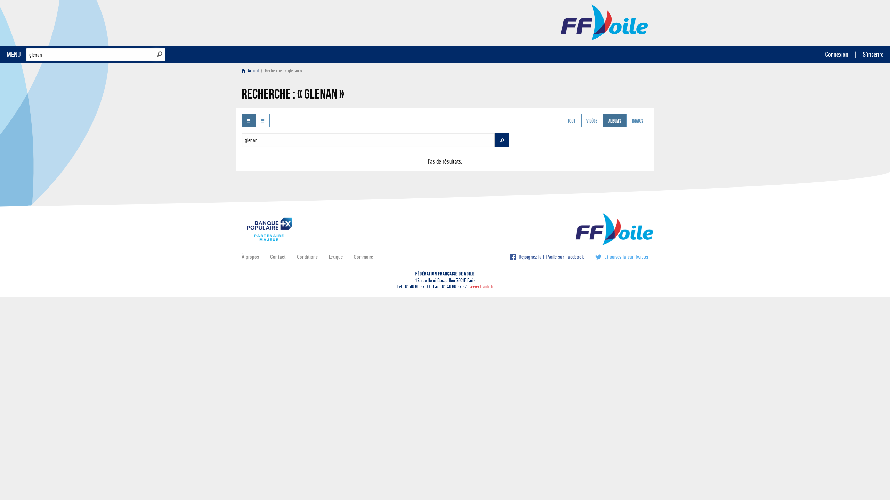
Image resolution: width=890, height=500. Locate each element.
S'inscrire (873, 54)
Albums (614, 121)
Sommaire (363, 256)
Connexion (836, 54)
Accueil (252, 71)
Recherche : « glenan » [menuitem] (283, 71)
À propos (250, 256)
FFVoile (604, 21)
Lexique (336, 256)
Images (637, 121)
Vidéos (591, 121)
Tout (571, 121)
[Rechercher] (159, 54)
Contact (278, 256)
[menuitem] (252, 71)
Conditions (307, 256)
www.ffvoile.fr (482, 287)
